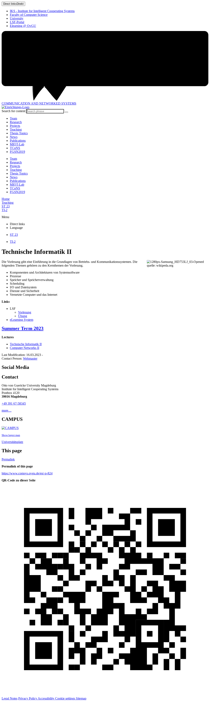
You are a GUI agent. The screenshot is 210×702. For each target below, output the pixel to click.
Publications (18, 140)
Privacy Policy (28, 698)
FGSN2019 (17, 151)
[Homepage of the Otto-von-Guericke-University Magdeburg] (105, 66)
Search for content (13, 111)
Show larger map (11, 435)
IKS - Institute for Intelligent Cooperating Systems (42, 11)
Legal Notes (9, 698)
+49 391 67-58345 (14, 403)
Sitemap (81, 698)
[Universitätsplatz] (10, 428)
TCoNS (15, 148)
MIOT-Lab (17, 144)
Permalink (8, 459)
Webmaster (30, 358)
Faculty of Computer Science (29, 14)
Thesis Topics (19, 133)
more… (6, 410)
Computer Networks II (24, 348)
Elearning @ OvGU (23, 26)
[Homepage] (15, 107)
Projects (15, 126)
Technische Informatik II (26, 344)
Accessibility (46, 698)
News (13, 137)
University (16, 18)
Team (13, 118)
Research (16, 122)
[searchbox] (45, 111)
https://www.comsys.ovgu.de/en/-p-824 (27, 473)
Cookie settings (65, 698)
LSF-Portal (17, 22)
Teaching (16, 129)
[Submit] (66, 112)
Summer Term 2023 (22, 328)
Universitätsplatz (12, 442)
